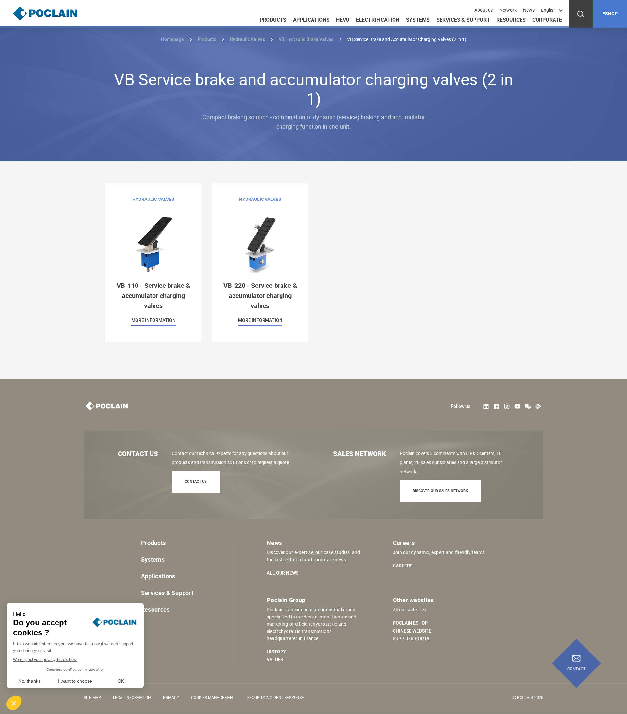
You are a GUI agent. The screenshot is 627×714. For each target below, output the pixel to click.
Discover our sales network (440, 490)
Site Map (92, 697)
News (529, 10)
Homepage (172, 39)
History (276, 651)
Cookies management (213, 697)
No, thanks (29, 681)
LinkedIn (486, 406)
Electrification (377, 19)
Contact (576, 668)
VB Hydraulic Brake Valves (306, 39)
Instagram (507, 406)
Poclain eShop (410, 623)
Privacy (171, 697)
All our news (282, 573)
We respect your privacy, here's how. (45, 659)
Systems (418, 19)
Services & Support (463, 19)
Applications (311, 19)
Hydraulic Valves (247, 39)
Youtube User (517, 406)
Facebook (496, 406)
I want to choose (75, 681)
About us (483, 10)
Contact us (196, 481)
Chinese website (412, 631)
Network (508, 10)
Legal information (132, 697)
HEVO (342, 19)
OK (121, 681)
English (548, 10)
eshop (610, 13)
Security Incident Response (275, 697)
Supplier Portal (412, 638)
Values (275, 659)
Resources (511, 19)
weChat (527, 406)
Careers (402, 565)
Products (273, 19)
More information (153, 262)
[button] (14, 703)
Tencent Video (538, 406)
